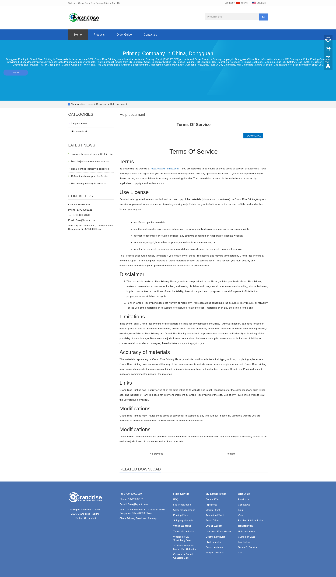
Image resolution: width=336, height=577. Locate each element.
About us (244, 493)
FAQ (175, 499)
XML (240, 552)
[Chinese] (242, 3)
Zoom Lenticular (215, 547)
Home (78, 34)
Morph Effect (213, 509)
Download (102, 104)
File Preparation (182, 504)
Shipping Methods (183, 520)
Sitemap (151, 518)
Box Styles (244, 542)
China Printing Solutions (133, 518)
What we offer (182, 525)
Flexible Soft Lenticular (250, 520)
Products (99, 34)
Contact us (150, 34)
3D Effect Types (216, 493)
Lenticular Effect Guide (218, 531)
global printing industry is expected (90, 168)
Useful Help (245, 525)
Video (241, 515)
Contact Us (244, 504)
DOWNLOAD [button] (253, 135)
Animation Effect (215, 515)
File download (79, 131)
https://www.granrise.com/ (165, 168)
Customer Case (246, 536)
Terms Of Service (247, 547)
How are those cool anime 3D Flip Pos (92, 154)
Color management (184, 509)
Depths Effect (213, 499)
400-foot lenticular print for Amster (89, 176)
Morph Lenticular (215, 552)
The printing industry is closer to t (89, 183)
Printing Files (180, 515)
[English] (259, 3)
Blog (240, 509)
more (16, 72)
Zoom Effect (212, 520)
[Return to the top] (328, 67)
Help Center (181, 493)
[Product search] (263, 17)
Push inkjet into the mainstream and (90, 161)
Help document (118, 104)
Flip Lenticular (213, 542)
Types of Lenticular (183, 531)
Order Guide (124, 34)
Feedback (243, 499)
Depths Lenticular (215, 536)
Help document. (246, 531)
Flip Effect (211, 504)
